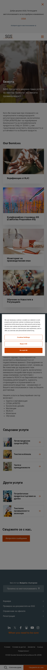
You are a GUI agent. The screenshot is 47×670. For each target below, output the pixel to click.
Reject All (23, 344)
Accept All (23, 350)
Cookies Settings (23, 337)
